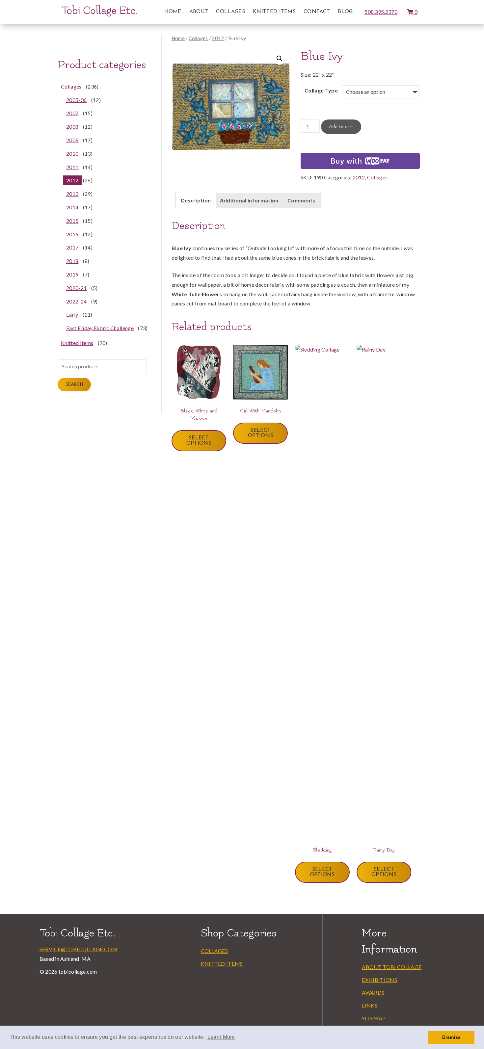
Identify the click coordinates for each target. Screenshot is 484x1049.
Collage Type (321, 90)
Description (196, 200)
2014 (72, 207)
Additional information (249, 200)
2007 (72, 113)
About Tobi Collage (391, 967)
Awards (373, 992)
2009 (72, 140)
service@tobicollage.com (79, 949)
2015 (72, 221)
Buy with (346, 161)
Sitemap (374, 1018)
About (198, 11)
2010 (72, 153)
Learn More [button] (221, 1037)
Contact (317, 11)
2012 (218, 38)
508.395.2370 (380, 12)
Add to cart (341, 126)
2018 (72, 261)
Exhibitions (379, 980)
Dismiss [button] (451, 1037)
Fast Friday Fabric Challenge (100, 328)
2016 (72, 234)
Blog (345, 11)
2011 (72, 167)
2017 (72, 247)
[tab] (196, 200)
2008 (72, 126)
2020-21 (76, 288)
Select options (198, 440)
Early (72, 314)
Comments (301, 200)
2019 (72, 274)
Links (369, 1005)
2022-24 (76, 301)
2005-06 (76, 100)
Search (74, 384)
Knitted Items (274, 11)
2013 (72, 194)
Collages (230, 11)
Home (172, 11)
